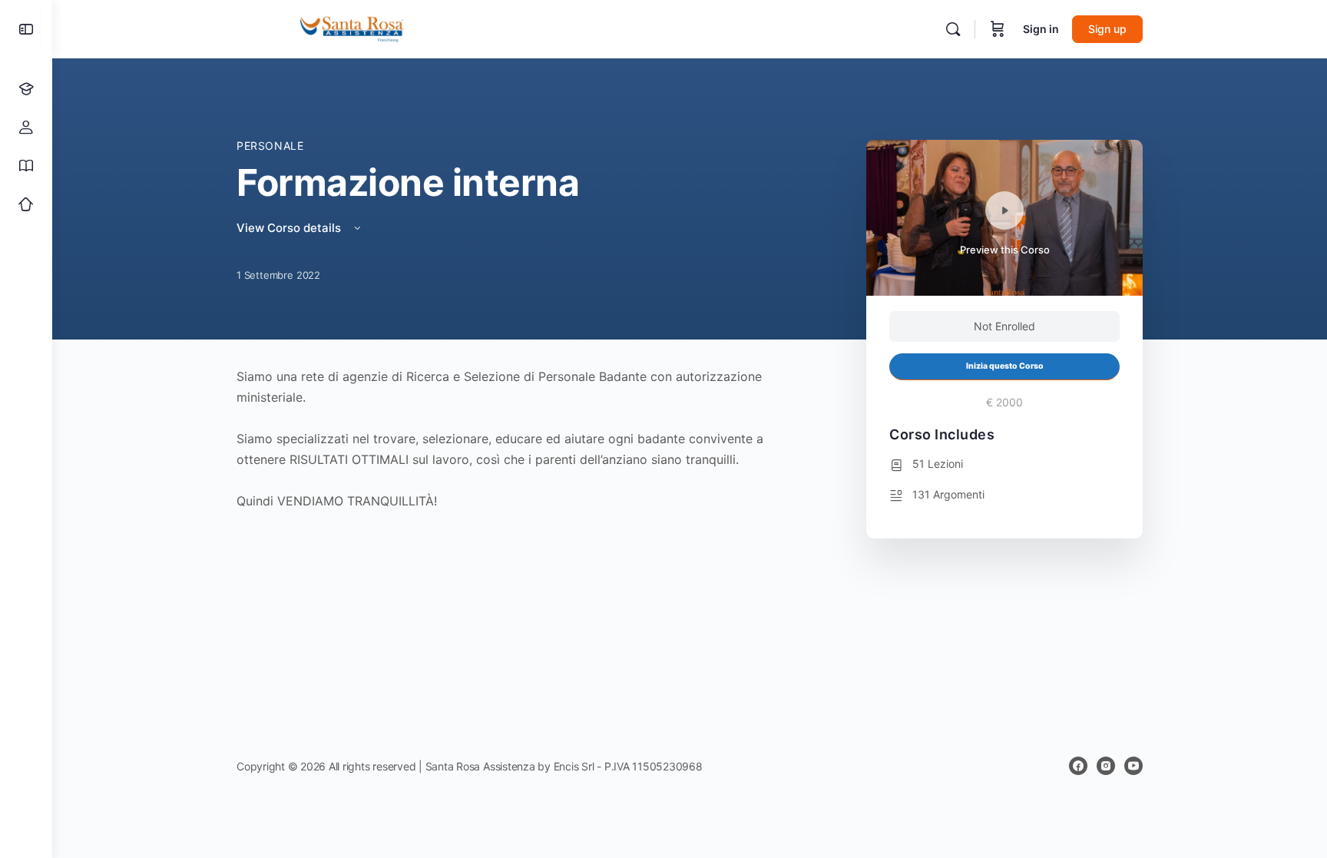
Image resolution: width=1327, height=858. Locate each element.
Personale (270, 145)
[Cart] (998, 29)
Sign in (1041, 28)
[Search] (953, 29)
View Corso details (290, 227)
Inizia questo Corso (1005, 366)
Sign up (1107, 28)
